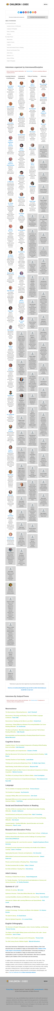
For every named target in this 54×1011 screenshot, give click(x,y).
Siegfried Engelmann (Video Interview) (10, 163)
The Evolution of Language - (17, 792)
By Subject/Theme (9, 36)
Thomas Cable (21, 197)
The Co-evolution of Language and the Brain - (22, 788)
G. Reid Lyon (10, 181)
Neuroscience (9, 39)
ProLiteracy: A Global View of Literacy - (21, 876)
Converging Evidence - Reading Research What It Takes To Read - (26, 833)
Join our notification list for (22, 972)
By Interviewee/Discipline (10, 23)
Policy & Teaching (10, 31)
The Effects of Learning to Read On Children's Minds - (24, 775)
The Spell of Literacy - (15, 915)
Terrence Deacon (21, 230)
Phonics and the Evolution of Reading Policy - (21, 862)
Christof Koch (11, 395)
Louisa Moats (10, 123)
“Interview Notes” (29, 71)
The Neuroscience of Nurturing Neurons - (21, 712)
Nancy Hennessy (43, 84)
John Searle (21, 117)
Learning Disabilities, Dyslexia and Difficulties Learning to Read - (27, 897)
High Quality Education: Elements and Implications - (23, 853)
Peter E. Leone (32, 148)
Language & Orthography (12, 28)
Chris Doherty (33, 186)
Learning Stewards (38, 989)
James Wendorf (43, 97)
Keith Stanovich (10, 290)
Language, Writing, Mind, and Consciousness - (21, 795)
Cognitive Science (10, 42)
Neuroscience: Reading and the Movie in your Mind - (23, 721)
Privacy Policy (9, 989)
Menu (45, 4)
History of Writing (10, 58)
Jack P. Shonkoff (10, 106)
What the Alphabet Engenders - (18, 919)
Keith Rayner (10, 474)
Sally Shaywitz (10, 330)
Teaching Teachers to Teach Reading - (19, 759)
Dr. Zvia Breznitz (10, 414)
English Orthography (11, 60)
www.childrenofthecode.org (31, 1002)
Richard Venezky (21, 86)
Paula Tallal (10, 311)
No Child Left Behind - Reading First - (19, 868)
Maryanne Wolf (10, 273)
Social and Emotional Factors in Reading (15, 47)
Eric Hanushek (32, 108)
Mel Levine (10, 495)
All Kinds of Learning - (14, 890)
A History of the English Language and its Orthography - (24, 938)
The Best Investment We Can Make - (19, 865)
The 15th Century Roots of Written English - (22, 941)
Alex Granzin (32, 131)
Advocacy (9, 34)
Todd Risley (21, 175)
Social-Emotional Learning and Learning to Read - (23, 814)
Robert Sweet (32, 201)
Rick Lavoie (43, 124)
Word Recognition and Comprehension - (21, 750)
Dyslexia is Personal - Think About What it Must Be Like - (25, 893)
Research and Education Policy (13, 50)
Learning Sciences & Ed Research (14, 26)
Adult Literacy (10, 52)
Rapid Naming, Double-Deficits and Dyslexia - (21, 766)
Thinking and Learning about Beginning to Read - (25, 763)
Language (9, 44)
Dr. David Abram (21, 134)
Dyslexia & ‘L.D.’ (10, 55)
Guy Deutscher (21, 251)
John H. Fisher (21, 276)
